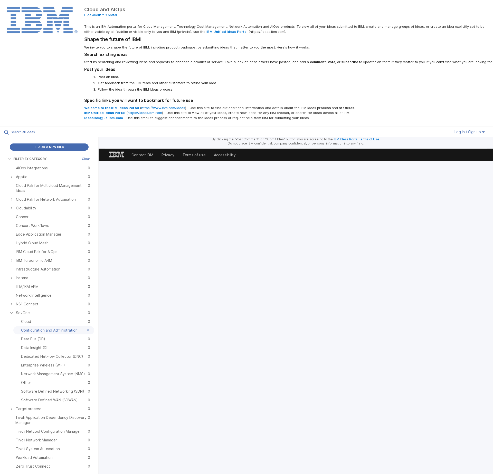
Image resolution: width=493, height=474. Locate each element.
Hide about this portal (100, 15)
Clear (86, 159)
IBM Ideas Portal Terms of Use (356, 139)
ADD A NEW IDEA (50, 147)
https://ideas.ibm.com (145, 113)
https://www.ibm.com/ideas (163, 108)
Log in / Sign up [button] (468, 132)
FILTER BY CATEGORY (30, 159)
